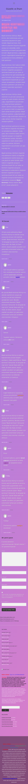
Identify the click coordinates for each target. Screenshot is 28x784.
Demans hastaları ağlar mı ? (7, 642)
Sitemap (16, 621)
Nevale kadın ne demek (8, 206)
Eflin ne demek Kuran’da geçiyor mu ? (9, 652)
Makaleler (9, 193)
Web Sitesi (4, 584)
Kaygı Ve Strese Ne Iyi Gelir (7, 726)
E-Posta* (4, 577)
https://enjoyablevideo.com (7, 617)
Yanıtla (10, 258)
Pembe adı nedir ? (5, 639)
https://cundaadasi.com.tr (7, 621)
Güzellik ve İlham (14, 9)
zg (8, 197)
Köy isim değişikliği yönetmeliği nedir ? (9, 646)
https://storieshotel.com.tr (7, 619)
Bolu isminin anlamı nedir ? (7, 663)
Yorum (3, 551)
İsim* (3, 569)
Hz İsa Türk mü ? (5, 659)
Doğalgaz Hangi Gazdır (6, 717)
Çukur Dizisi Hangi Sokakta (7, 721)
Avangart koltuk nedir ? (6, 632)
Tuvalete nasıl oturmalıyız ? (7, 656)
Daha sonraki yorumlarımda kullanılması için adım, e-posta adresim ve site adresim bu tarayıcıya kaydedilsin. (13, 596)
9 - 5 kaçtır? (5, 601)
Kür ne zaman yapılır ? (6, 635)
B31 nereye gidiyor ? (6, 649)
